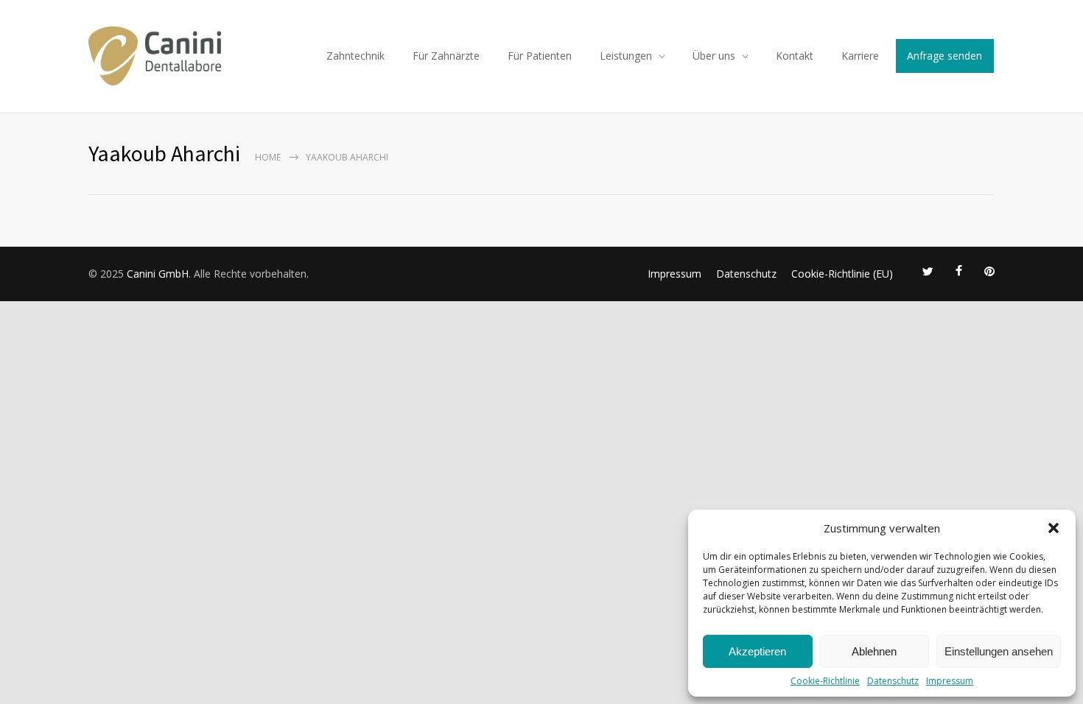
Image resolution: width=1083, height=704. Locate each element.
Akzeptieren (757, 651)
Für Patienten (540, 56)
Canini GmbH (158, 274)
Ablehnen (874, 651)
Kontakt (794, 56)
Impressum (949, 681)
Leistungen (626, 56)
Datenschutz (893, 681)
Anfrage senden (944, 56)
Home (268, 157)
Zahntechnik (355, 56)
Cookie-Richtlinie (825, 681)
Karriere (860, 56)
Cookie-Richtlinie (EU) (842, 274)
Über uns (714, 56)
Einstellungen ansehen (998, 651)
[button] (1053, 528)
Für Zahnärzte (446, 56)
